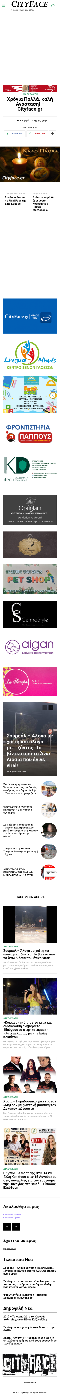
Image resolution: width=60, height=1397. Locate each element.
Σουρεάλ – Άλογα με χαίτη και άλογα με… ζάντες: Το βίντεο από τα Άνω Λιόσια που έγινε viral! (30, 750)
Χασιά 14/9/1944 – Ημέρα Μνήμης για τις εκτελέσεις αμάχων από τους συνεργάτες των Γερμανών (29, 1340)
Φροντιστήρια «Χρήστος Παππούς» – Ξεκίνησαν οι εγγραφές (18, 809)
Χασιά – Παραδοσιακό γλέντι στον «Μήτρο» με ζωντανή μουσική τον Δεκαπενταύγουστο (29, 1105)
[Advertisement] (30, 41)
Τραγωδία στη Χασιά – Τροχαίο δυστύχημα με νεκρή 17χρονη (20, 851)
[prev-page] (44, 707)
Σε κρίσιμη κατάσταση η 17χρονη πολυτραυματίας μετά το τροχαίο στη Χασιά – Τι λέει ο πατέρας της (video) (20, 830)
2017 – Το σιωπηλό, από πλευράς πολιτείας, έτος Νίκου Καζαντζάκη (25, 1318)
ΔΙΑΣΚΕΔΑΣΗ (30, 94)
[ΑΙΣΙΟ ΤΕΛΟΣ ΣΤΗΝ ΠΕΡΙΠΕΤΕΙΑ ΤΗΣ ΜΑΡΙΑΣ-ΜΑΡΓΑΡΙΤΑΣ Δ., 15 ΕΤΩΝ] (49, 872)
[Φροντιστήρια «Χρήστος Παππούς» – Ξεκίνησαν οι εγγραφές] (49, 810)
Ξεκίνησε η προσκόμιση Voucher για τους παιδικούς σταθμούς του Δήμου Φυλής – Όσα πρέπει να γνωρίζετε (20, 789)
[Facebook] (7, 1227)
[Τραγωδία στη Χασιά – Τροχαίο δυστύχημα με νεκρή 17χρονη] (49, 851)
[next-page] (50, 707)
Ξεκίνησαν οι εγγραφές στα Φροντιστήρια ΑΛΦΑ (29, 1329)
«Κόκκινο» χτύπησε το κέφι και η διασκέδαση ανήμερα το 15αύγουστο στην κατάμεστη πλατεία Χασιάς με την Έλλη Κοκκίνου (28, 1029)
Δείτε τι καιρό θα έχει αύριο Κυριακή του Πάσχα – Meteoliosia (43, 204)
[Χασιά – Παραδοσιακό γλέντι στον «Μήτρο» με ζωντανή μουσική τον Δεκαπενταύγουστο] (30, 1075)
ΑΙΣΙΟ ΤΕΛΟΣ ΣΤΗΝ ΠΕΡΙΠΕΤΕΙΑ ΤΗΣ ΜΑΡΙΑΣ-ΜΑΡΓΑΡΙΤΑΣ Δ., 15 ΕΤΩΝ (18, 872)
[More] (52, 133)
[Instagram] (16, 1227)
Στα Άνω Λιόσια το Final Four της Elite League (15, 200)
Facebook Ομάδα (11, 1217)
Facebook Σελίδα (12, 1214)
